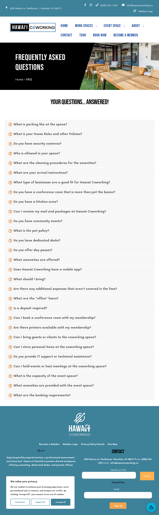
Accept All (61, 502)
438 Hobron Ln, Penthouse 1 (99, 459)
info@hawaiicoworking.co (124, 462)
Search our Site (118, 469)
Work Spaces (84, 25)
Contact (66, 35)
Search (147, 476)
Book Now (100, 35)
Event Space (112, 25)
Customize (20, 502)
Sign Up (118, 505)
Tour (82, 35)
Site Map (112, 444)
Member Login (70, 444)
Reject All (40, 502)
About (136, 25)
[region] (40, 492)
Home (64, 25)
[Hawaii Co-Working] (32, 33)
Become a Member (126, 35)
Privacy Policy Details (92, 444)
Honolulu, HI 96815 (124, 459)
